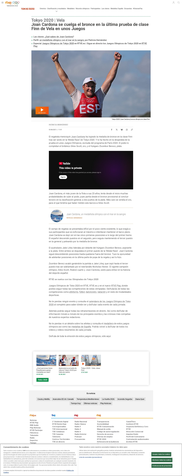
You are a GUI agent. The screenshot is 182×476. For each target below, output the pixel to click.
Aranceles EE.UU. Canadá (63, 399)
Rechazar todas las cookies (162, 460)
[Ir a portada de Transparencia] (124, 416)
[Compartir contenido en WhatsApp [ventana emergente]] (126, 129)
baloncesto (91, 292)
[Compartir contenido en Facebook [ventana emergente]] (111, 129)
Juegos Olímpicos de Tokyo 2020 (58, 43)
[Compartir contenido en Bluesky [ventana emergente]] (121, 129)
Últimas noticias (90, 403)
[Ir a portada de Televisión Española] (62, 416)
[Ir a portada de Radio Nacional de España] (85, 416)
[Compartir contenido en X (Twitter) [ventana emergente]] (116, 129)
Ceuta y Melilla (44, 399)
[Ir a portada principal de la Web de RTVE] (40, 415)
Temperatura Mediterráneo (88, 399)
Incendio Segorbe (125, 399)
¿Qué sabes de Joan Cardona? (59, 36)
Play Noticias (105, 403)
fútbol (82, 292)
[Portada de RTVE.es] (12, 3)
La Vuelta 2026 (108, 399)
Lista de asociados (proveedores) (90, 457)
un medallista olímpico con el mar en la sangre (61, 40)
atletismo (73, 292)
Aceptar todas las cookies (161, 454)
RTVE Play (116, 285)
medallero (109, 323)
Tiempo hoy (76, 403)
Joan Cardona (78, 136)
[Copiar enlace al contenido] (131, 129)
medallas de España (81, 326)
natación (102, 292)
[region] (91, 460)
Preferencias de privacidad (162, 466)
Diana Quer (139, 399)
